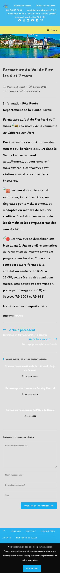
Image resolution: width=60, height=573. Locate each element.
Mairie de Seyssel (16, 86)
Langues (16, 531)
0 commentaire (32, 91)
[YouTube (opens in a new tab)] (32, 20)
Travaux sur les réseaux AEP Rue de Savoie (30, 409)
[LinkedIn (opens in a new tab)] (28, 20)
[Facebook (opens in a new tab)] (19, 20)
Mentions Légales (27, 538)
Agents (6, 538)
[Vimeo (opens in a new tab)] (37, 20)
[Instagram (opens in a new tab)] (24, 20)
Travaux (11, 91)
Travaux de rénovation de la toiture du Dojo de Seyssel (30, 368)
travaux (19, 316)
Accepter (32, 568)
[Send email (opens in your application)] (41, 20)
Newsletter (48, 531)
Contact (31, 531)
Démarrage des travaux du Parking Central (30, 388)
